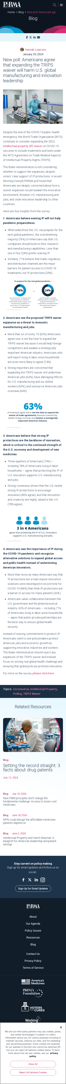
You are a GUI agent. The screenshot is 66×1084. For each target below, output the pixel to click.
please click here (43, 673)
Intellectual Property (43, 689)
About (33, 916)
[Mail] (38, 37)
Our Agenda (33, 923)
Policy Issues (33, 930)
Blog (21, 12)
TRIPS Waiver (32, 693)
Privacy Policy (33, 960)
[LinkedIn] (34, 37)
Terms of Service (33, 967)
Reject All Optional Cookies (33, 1072)
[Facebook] (27, 37)
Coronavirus (21, 689)
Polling (17, 693)
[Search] (54, 5)
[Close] (60, 1027)
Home (11, 12)
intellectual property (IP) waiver (22, 146)
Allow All (33, 1064)
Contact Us (33, 953)
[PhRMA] (12, 5)
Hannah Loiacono (35, 49)
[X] (30, 37)
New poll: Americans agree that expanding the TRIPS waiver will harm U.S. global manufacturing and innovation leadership (42, 12)
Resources (33, 937)
